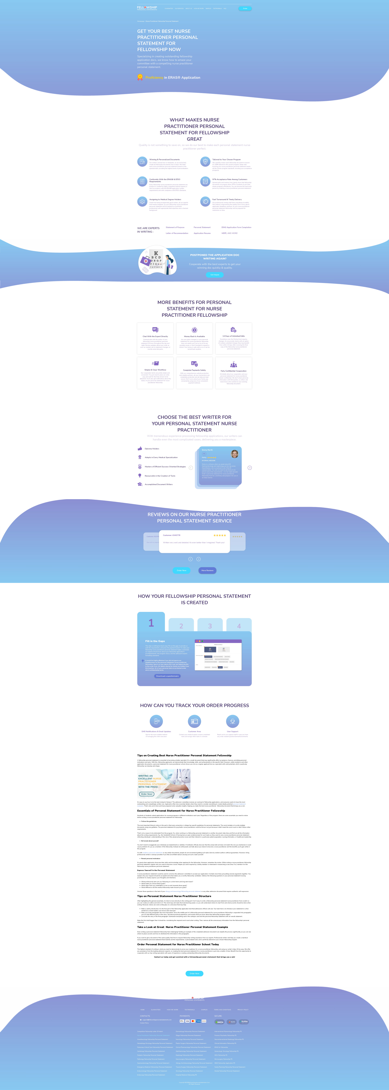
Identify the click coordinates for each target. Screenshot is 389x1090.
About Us (189, 8)
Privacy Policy (243, 1010)
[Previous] (191, 468)
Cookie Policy (144, 1023)
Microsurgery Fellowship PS (223, 1059)
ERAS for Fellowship (221, 1047)
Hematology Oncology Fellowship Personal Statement (154, 1043)
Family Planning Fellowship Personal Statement (230, 1067)
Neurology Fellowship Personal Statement (189, 1039)
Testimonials (217, 8)
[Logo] (147, 8)
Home (143, 1010)
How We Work (199, 8)
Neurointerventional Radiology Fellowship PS (229, 1039)
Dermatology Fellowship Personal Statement (190, 1031)
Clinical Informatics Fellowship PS (225, 1043)
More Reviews (207, 570)
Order (245, 8)
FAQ (225, 8)
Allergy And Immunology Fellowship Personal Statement (194, 1063)
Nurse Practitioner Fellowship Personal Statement (153, 1035)
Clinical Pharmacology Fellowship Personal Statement (193, 1047)
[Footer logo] (194, 1000)
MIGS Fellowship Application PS (225, 1063)
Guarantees (169, 8)
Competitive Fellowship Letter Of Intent (150, 1031)
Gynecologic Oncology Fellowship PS (227, 1051)
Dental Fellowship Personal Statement (227, 1071)
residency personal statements (153, 853)
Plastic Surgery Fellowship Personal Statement (191, 1043)
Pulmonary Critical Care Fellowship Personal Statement (155, 1047)
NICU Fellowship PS (221, 1055)
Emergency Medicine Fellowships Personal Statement (154, 1067)
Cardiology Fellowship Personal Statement (151, 1051)
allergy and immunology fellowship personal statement (183, 891)
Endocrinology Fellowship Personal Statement (152, 1071)
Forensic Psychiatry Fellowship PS (225, 1035)
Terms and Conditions (222, 1010)
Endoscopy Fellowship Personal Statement (151, 1075)
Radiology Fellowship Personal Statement (189, 1055)
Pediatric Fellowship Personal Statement (150, 1055)
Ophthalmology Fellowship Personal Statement (191, 1051)
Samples (208, 8)
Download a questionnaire (167, 676)
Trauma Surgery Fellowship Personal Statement (191, 1067)
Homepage (140, 21)
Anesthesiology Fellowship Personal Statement (152, 1039)
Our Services (179, 8)
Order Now (181, 570)
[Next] (250, 468)
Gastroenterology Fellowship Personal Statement (153, 1063)
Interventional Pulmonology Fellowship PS (228, 1031)
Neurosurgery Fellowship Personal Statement (190, 1059)
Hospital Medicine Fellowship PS (186, 1075)
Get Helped (215, 275)
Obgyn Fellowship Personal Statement (188, 1035)
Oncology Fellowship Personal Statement (189, 1071)
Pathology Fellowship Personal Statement (150, 1059)
